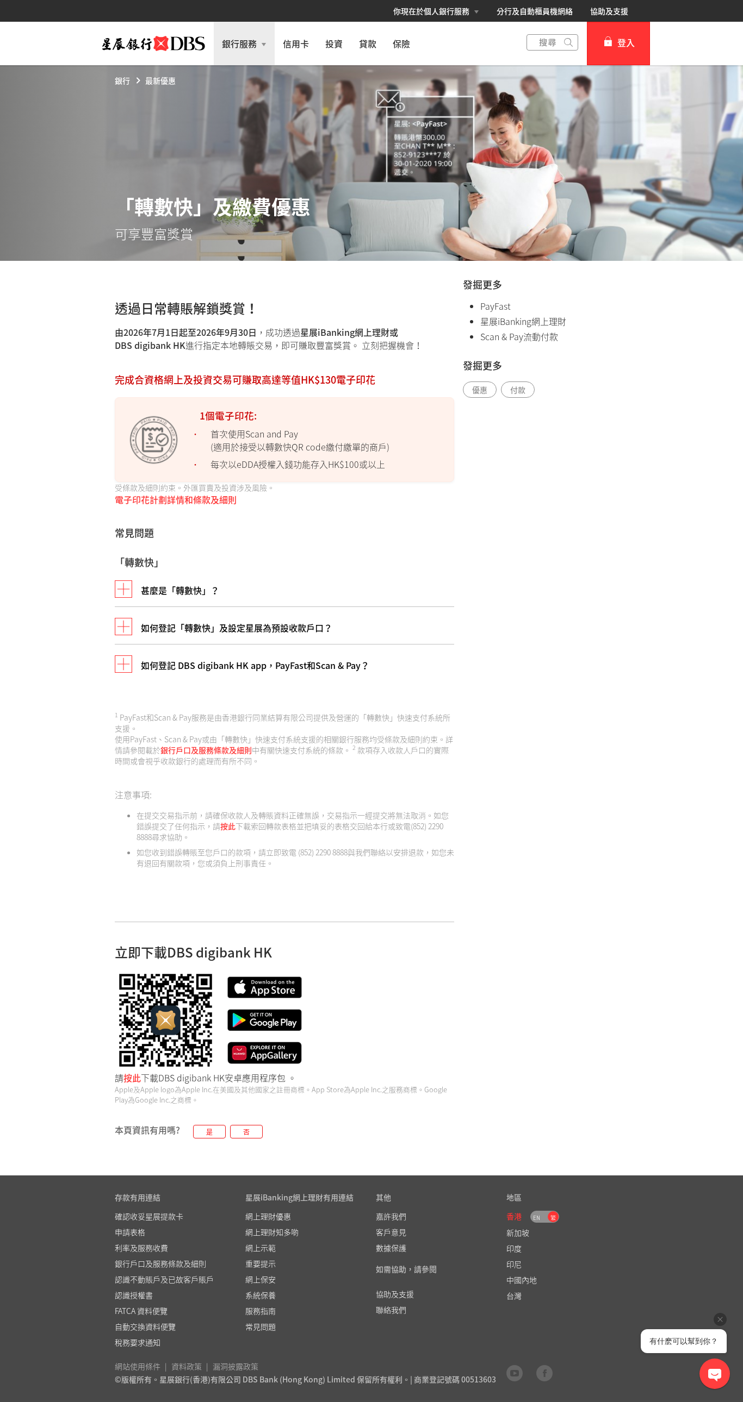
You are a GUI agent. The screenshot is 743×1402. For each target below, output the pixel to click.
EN (536, 1217)
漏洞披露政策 (235, 1366)
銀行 (122, 80)
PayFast (495, 305)
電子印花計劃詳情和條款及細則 (176, 499)
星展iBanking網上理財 (523, 321)
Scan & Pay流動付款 (519, 336)
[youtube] (514, 1373)
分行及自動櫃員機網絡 (535, 10)
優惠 (479, 389)
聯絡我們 (391, 1309)
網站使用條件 (137, 1366)
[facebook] (544, 1373)
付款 (517, 389)
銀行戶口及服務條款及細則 (206, 749)
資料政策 (186, 1366)
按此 (228, 826)
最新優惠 (160, 80)
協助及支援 (609, 10)
